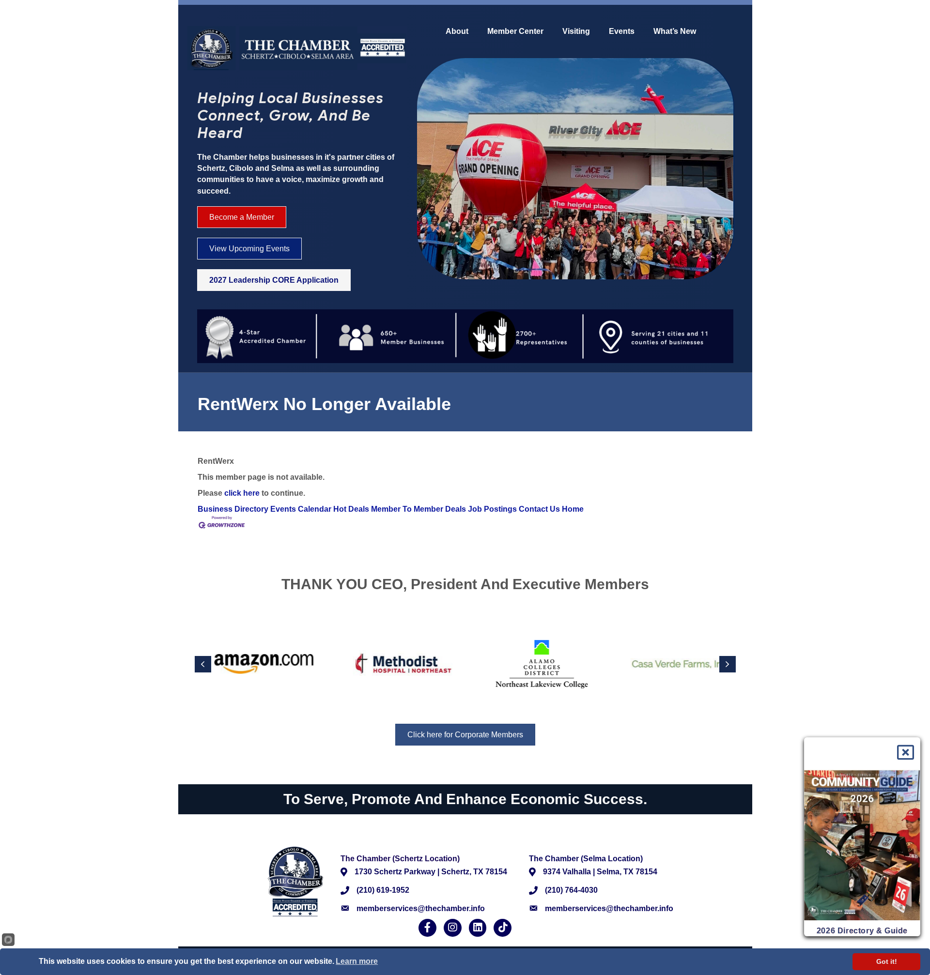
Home (573, 509)
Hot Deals (351, 509)
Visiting (576, 31)
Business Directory (233, 509)
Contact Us (539, 509)
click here (242, 493)
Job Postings (492, 509)
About (457, 31)
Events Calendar (300, 509)
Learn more (357, 961)
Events (622, 31)
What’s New (674, 31)
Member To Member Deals (418, 509)
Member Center (515, 31)
